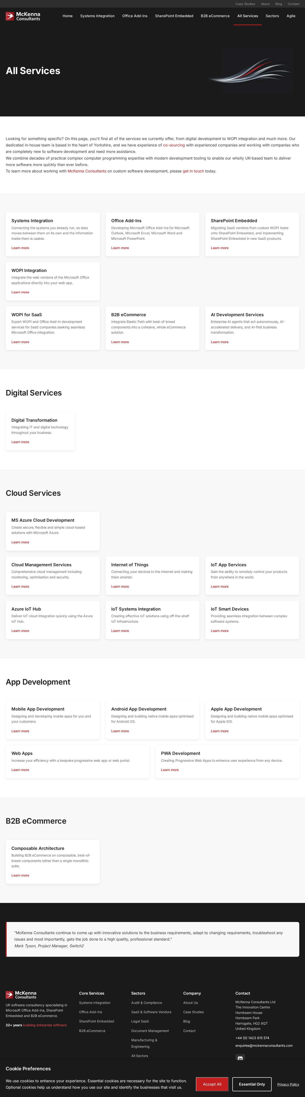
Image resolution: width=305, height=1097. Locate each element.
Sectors (272, 16)
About (265, 4)
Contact (293, 4)
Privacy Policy (288, 1084)
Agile (291, 16)
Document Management (150, 1031)
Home (68, 16)
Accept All (212, 1084)
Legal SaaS (140, 1021)
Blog (278, 4)
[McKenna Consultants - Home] (23, 16)
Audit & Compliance (146, 1003)
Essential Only (252, 1084)
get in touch (193, 171)
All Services (247, 16)
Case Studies (245, 4)
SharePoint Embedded (174, 16)
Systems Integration (97, 16)
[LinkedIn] (240, 1059)
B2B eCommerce (215, 16)
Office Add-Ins (134, 16)
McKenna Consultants (87, 171)
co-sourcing (174, 145)
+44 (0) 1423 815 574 (252, 1038)
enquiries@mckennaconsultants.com (264, 1045)
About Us (190, 1003)
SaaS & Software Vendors (151, 1012)
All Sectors (139, 1056)
